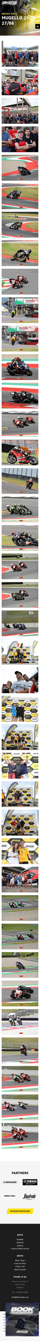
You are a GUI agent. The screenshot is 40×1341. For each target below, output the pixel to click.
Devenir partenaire (20, 1211)
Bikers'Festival (20, 1270)
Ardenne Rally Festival (20, 1249)
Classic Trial (20, 1266)
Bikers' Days (20, 1260)
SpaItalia (20, 1242)
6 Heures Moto (20, 1263)
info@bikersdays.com (20, 1297)
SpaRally (20, 1239)
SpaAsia (20, 1246)
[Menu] (35, 2)
